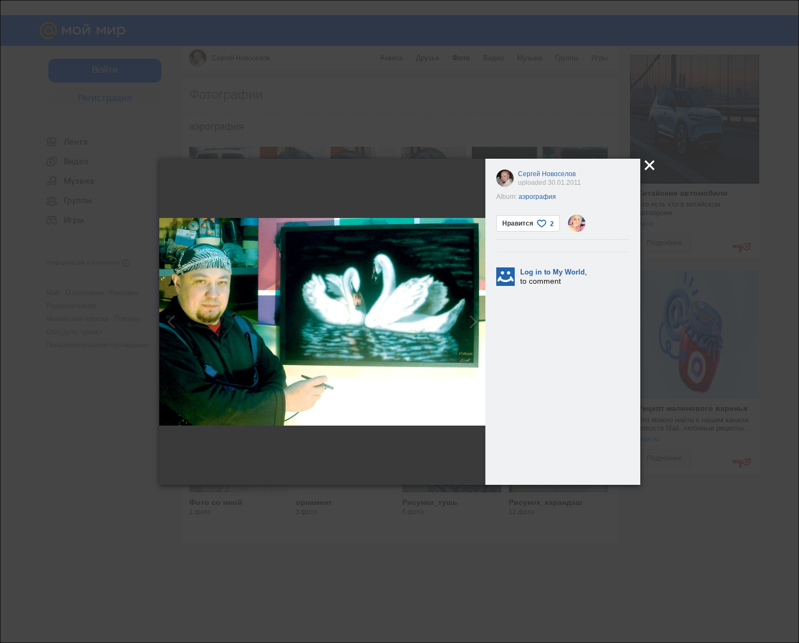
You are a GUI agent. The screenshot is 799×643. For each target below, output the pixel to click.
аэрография (537, 197)
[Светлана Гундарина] (576, 223)
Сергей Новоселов (547, 174)
